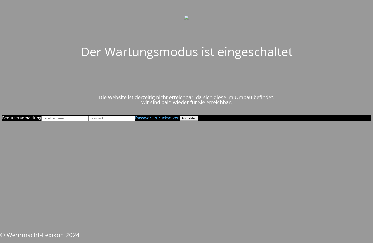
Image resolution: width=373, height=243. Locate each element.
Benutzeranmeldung (21, 118)
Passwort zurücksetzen (157, 118)
